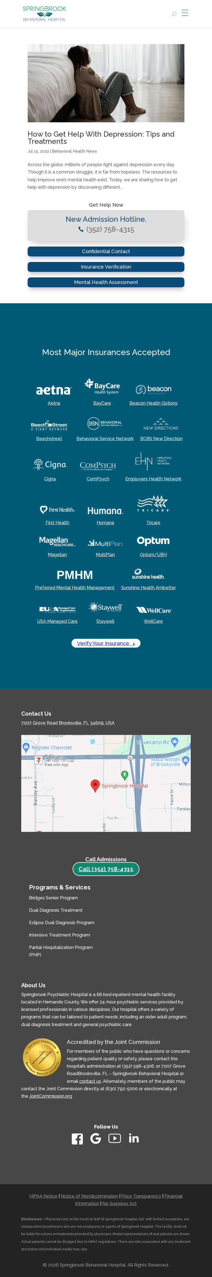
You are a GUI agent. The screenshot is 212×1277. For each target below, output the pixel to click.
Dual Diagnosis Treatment (56, 910)
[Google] (96, 1143)
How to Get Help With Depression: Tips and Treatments (101, 137)
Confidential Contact (106, 251)
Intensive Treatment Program (59, 935)
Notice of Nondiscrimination (89, 1196)
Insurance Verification (106, 267)
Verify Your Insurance (106, 643)
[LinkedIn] (134, 1144)
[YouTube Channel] (115, 1143)
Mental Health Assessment (106, 282)
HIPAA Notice (43, 1196)
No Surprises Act (119, 1203)
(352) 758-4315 (110, 229)
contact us (90, 1081)
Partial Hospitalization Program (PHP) (61, 951)
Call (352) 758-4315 (106, 869)
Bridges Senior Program (53, 897)
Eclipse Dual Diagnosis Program (61, 922)
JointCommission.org (50, 1096)
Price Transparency (141, 1196)
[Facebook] (78, 1143)
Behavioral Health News (74, 151)
